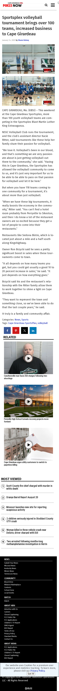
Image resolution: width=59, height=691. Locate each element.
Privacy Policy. (37, 670)
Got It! (31, 673)
